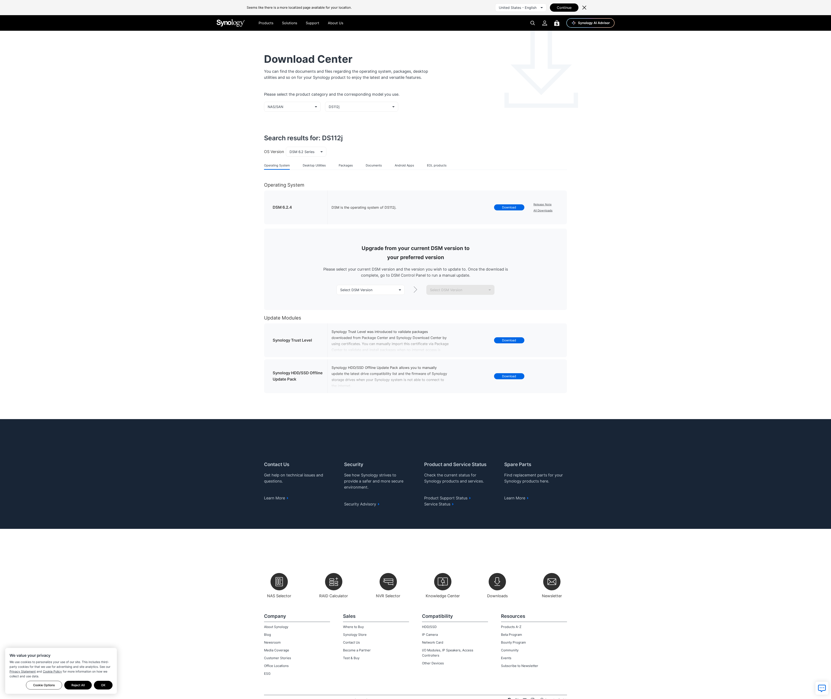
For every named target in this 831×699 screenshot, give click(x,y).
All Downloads (542, 210)
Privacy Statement (23, 671)
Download (509, 207)
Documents (374, 165)
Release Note (542, 204)
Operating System (277, 165)
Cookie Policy (52, 671)
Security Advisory (360, 504)
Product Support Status (446, 498)
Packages (346, 165)
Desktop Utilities (314, 165)
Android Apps (404, 165)
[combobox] (520, 7)
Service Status (437, 504)
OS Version (274, 151)
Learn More (275, 498)
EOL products (436, 165)
